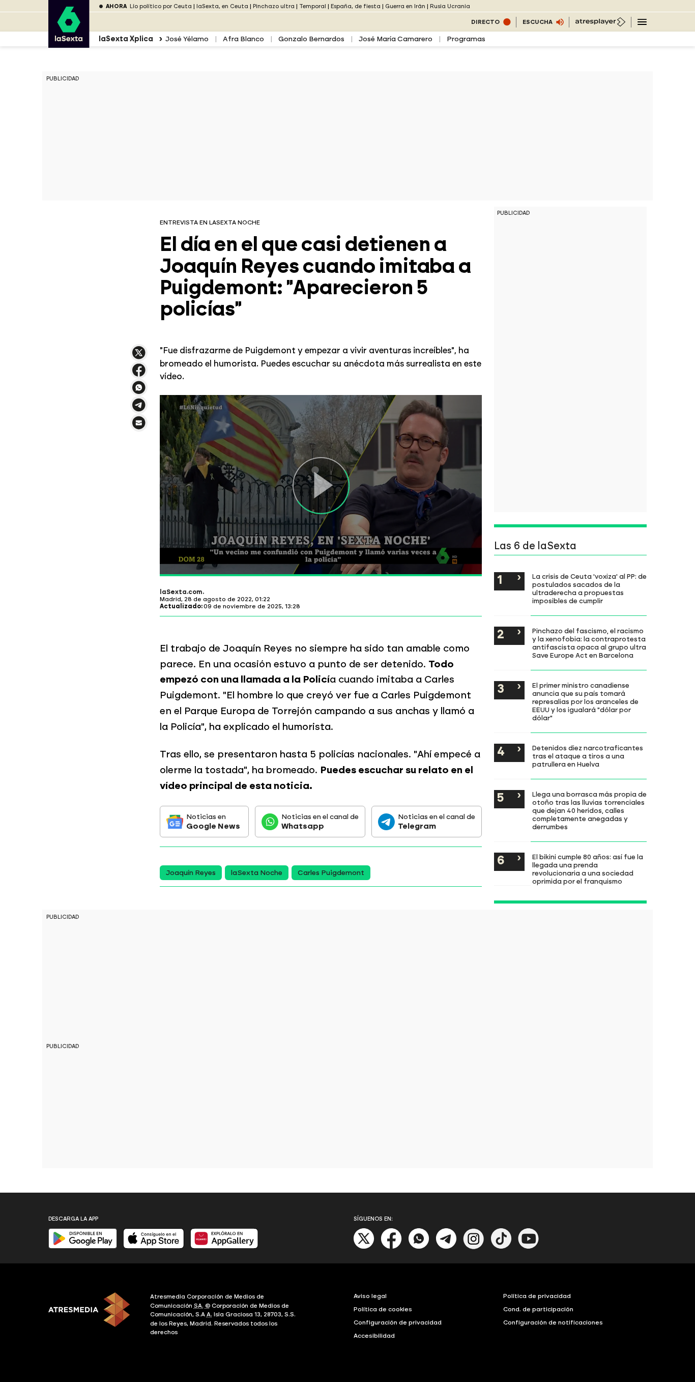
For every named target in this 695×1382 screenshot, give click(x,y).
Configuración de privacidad (398, 1322)
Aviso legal (370, 1296)
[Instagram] (473, 1247)
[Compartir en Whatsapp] (139, 391)
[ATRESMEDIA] (93, 1315)
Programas (466, 39)
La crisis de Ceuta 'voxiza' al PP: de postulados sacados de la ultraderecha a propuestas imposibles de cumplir (589, 588)
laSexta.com (181, 592)
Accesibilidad (374, 1335)
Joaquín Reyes (191, 872)
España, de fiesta (356, 6)
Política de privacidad (537, 1296)
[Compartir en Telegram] (139, 409)
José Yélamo (187, 39)
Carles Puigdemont (331, 872)
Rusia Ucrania (450, 6)
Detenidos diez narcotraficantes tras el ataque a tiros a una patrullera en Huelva (587, 756)
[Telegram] (446, 1247)
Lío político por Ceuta (161, 6)
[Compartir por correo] (139, 427)
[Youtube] (528, 1247)
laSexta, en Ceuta (222, 6)
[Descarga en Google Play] (82, 1246)
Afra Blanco (243, 39)
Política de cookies (383, 1309)
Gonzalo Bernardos (311, 39)
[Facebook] (391, 1247)
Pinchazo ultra (274, 6)
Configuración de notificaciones (553, 1322)
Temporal (312, 6)
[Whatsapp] (418, 1247)
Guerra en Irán (405, 6)
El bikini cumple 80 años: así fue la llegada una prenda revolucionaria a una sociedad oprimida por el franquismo (587, 869)
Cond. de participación (538, 1309)
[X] (139, 357)
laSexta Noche (256, 872)
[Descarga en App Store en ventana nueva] (153, 1246)
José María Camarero (395, 39)
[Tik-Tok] (501, 1247)
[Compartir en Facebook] (139, 374)
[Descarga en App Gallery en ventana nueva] (224, 1246)
